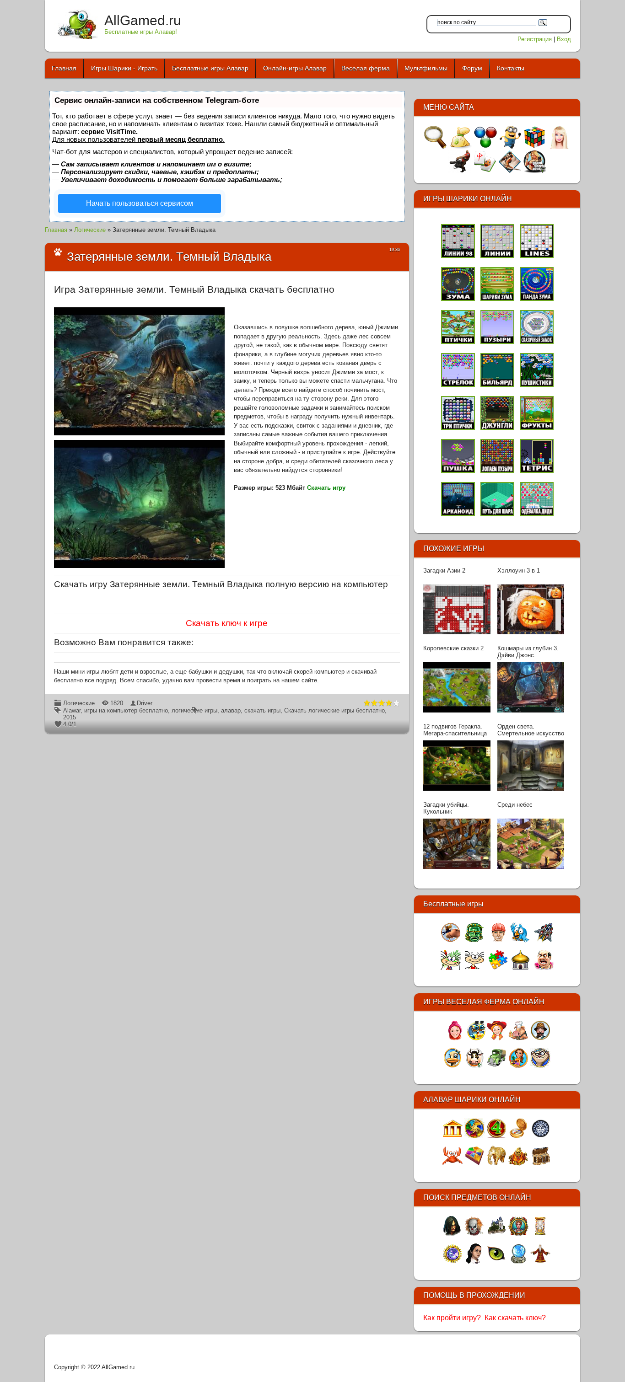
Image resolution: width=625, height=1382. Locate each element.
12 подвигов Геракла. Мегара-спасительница (455, 730)
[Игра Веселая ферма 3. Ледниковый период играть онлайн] (454, 1038)
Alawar (72, 710)
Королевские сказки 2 (453, 648)
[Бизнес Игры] (460, 146)
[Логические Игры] (534, 146)
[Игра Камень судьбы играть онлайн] (540, 1261)
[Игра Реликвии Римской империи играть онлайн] (518, 1234)
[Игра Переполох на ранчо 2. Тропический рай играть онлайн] (518, 1065)
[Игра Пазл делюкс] (498, 967)
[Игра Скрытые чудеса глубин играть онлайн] (452, 1163)
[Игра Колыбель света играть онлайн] (474, 1261)
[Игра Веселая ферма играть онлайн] (474, 1065)
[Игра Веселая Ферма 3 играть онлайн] (496, 1038)
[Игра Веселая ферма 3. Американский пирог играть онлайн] (476, 1038)
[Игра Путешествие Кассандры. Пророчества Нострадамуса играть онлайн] (540, 1234)
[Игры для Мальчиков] (459, 170)
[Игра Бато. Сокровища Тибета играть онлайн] (518, 1163)
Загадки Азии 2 (444, 570)
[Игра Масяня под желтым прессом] (474, 967)
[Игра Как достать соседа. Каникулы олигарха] (544, 967)
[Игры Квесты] (509, 170)
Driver (144, 703)
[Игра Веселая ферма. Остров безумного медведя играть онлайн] (540, 1065)
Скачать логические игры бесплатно (334, 710)
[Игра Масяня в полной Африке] (451, 967)
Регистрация (534, 39)
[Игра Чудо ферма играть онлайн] (540, 1038)
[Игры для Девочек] (559, 146)
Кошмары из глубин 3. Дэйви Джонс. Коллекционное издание (530, 652)
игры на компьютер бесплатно (126, 710)
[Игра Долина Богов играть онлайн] (496, 1163)
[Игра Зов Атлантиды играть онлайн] (474, 1136)
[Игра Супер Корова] (451, 940)
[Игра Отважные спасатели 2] (498, 940)
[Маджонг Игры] (484, 170)
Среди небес (515, 804)
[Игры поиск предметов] (435, 146)
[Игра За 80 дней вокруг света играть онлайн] (518, 1136)
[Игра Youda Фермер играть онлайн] (496, 1065)
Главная (56, 229)
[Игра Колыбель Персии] (520, 967)
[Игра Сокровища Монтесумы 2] (474, 940)
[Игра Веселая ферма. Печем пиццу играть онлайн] (518, 1038)
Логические (90, 229)
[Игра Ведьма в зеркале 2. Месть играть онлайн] (452, 1234)
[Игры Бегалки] (510, 146)
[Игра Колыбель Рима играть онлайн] (452, 1136)
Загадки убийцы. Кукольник (446, 808)
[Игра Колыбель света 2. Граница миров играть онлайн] (496, 1234)
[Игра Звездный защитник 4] (544, 940)
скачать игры (262, 710)
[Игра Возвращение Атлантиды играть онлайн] (474, 1163)
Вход (564, 39)
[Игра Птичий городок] (520, 940)
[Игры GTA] (534, 170)
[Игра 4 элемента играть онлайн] (496, 1136)
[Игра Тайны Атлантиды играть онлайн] (540, 1136)
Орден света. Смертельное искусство (530, 730)
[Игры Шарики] (485, 146)
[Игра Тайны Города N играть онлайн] (496, 1261)
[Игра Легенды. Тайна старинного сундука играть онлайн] (452, 1261)
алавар (231, 710)
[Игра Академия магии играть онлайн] (518, 1261)
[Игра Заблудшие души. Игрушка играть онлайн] (474, 1234)
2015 (69, 717)
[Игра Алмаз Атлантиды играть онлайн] (540, 1163)
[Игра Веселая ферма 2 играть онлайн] (452, 1065)
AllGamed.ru (142, 20)
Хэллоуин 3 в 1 (518, 570)
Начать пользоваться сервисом (139, 203)
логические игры (194, 710)
